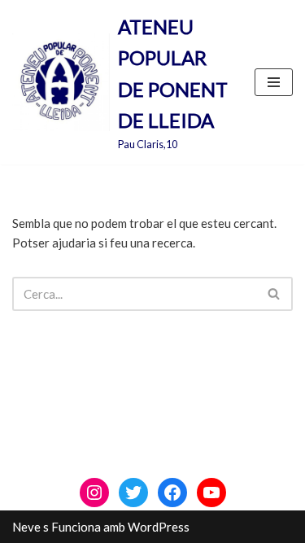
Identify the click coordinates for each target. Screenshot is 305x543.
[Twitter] (133, 492)
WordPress (159, 526)
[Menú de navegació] (274, 82)
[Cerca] (274, 294)
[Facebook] (172, 492)
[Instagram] (94, 492)
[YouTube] (211, 492)
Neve (26, 526)
